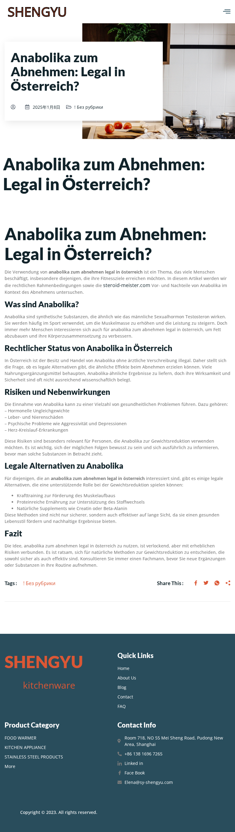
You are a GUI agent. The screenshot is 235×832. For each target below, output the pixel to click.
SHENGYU (37, 11)
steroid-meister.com (126, 285)
